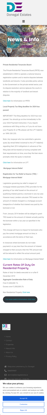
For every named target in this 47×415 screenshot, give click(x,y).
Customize (23, 404)
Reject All (23, 410)
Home (17, 44)
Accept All (23, 398)
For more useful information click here (20, 299)
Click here (7, 101)
